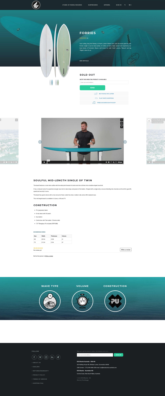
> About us (36, 362)
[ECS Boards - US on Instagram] (46, 357)
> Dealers (36, 366)
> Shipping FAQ (37, 383)
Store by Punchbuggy (83, 380)
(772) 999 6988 (89, 367)
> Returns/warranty (40, 371)
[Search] (125, 5)
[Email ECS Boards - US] (58, 357)
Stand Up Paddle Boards (72, 5)
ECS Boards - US (86, 378)
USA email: (96, 367)
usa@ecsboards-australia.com (108, 367)
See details (84, 60)
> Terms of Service (39, 379)
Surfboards (93, 5)
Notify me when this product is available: (93, 79)
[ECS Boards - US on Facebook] (34, 357)
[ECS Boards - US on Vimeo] (40, 357)
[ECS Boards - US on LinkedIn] (52, 357)
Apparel (107, 5)
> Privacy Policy (38, 375)
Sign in (119, 5)
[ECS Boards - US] (40, 5)
